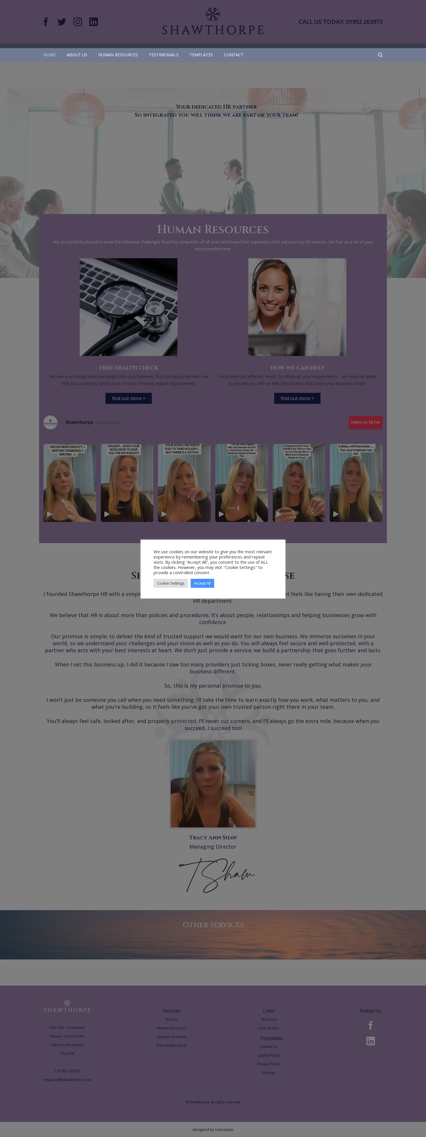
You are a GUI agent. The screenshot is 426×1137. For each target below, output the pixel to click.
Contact (233, 54)
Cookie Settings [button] (170, 583)
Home (49, 54)
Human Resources (118, 54)
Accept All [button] (202, 583)
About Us (77, 54)
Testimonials (164, 54)
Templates (201, 54)
